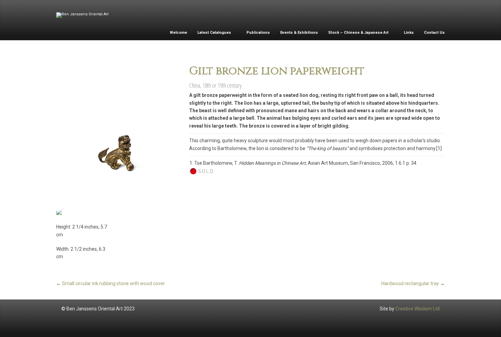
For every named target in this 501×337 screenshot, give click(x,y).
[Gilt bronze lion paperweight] (117, 129)
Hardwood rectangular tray (410, 283)
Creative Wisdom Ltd (417, 308)
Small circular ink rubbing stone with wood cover (113, 283)
